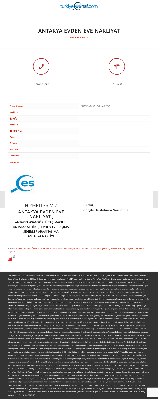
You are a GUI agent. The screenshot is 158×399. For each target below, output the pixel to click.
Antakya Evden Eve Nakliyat (62, 248)
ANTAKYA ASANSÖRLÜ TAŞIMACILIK (33, 248)
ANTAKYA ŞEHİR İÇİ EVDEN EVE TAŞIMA (111, 248)
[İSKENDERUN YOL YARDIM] (2, 199)
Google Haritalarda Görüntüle (105, 210)
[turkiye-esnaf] (79, 6)
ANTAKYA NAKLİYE (84, 248)
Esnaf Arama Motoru (79, 37)
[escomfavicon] (22, 184)
